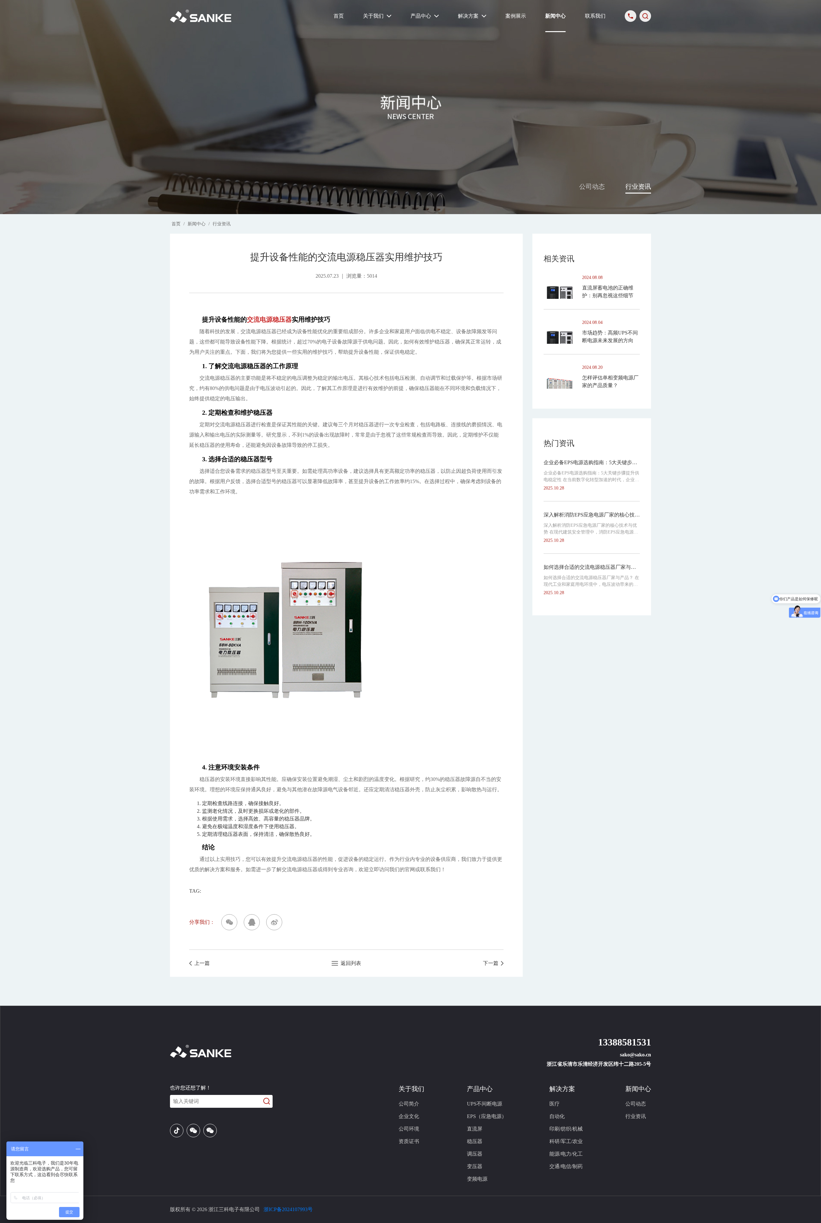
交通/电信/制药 (566, 1166)
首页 (339, 16)
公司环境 (409, 1129)
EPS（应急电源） (487, 1116)
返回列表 (349, 963)
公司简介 (409, 1103)
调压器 (474, 1154)
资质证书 (409, 1141)
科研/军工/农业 (566, 1141)
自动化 (557, 1116)
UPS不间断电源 (484, 1103)
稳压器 (474, 1141)
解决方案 (468, 16)
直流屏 (474, 1129)
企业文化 (409, 1116)
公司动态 (592, 186)
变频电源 (477, 1179)
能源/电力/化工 (566, 1154)
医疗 (554, 1103)
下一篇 (492, 963)
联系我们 (595, 16)
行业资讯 (638, 186)
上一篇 (201, 963)
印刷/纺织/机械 (566, 1129)
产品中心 (420, 16)
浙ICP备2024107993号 (288, 1209)
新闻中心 (555, 16)
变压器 (474, 1166)
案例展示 (515, 16)
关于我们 (373, 16)
